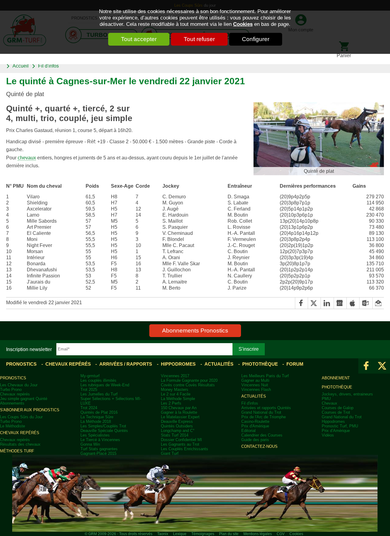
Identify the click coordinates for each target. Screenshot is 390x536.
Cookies (243, 24)
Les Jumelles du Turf (99, 394)
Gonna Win (90, 444)
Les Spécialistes (95, 435)
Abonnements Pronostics (195, 330)
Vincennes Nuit (254, 385)
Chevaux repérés (68, 364)
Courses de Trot (336, 412)
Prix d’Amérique (336, 430)
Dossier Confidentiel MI (181, 439)
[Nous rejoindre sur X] (382, 366)
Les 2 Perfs (171, 403)
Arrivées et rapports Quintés (266, 407)
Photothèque (260, 364)
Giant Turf (170, 453)
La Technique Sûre (96, 417)
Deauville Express (177, 421)
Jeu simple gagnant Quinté (23, 398)
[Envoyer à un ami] (378, 303)
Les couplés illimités (98, 380)
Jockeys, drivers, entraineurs (347, 394)
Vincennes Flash (256, 389)
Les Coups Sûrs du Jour (21, 417)
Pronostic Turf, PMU (340, 426)
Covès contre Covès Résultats (188, 385)
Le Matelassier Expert (180, 417)
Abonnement (336, 378)
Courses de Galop (337, 407)
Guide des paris (255, 439)
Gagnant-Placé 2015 (98, 453)
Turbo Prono (11, 389)
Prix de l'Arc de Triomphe (263, 417)
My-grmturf (90, 376)
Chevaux (329, 403)
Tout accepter (139, 39)
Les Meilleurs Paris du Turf (265, 376)
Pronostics (21, 364)
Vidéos (328, 435)
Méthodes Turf (17, 451)
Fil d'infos (48, 65)
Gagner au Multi (255, 380)
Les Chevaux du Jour (18, 385)
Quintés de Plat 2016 (99, 412)
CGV (281, 534)
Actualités (218, 364)
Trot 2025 (88, 389)
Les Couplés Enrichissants (184, 449)
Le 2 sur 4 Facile (175, 394)
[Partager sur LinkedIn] (327, 303)
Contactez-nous (259, 446)
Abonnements (12, 403)
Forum (294, 364)
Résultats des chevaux (20, 444)
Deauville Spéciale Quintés (104, 430)
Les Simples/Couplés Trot (103, 426)
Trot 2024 (88, 407)
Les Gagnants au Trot (180, 444)
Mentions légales (257, 534)
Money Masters (174, 389)
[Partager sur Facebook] (301, 303)
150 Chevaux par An (179, 407)
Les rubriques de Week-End (104, 385)
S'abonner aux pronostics (29, 410)
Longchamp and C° (177, 430)
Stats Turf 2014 (174, 435)
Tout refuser (199, 39)
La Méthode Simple (178, 398)
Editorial (248, 430)
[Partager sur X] (314, 303)
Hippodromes (178, 364)
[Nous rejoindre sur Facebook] (366, 366)
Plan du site (229, 534)
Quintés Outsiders (177, 426)
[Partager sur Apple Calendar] (352, 303)
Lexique (179, 534)
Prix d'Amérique (255, 426)
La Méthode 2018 (95, 421)
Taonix (162, 534)
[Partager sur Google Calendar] (340, 303)
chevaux (27, 157)
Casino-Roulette (255, 421)
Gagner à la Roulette (179, 412)
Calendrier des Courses (261, 435)
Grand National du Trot (261, 412)
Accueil (20, 65)
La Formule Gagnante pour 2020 (189, 380)
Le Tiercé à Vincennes (100, 439)
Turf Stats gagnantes (99, 449)
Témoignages (202, 534)
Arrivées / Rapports (125, 364)
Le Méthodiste (12, 426)
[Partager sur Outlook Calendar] (365, 303)
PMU (326, 398)
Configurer (255, 39)
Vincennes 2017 (175, 376)
